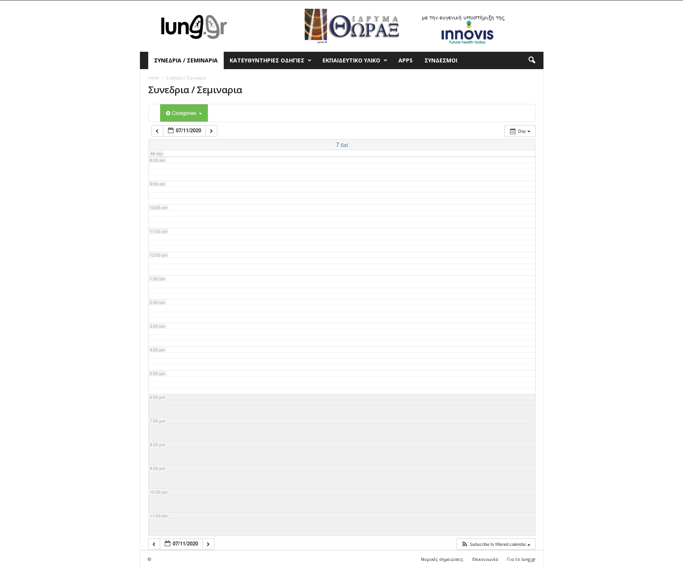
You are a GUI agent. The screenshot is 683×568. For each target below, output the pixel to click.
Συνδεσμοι (441, 60)
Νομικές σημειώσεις (442, 559)
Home (153, 78)
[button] (531, 60)
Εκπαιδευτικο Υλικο (351, 60)
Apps (405, 60)
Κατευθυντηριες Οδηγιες (267, 60)
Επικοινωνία (485, 559)
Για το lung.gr (521, 559)
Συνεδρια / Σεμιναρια (186, 60)
